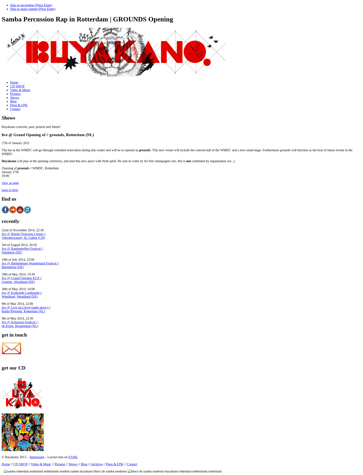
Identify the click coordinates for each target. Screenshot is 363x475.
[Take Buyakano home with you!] (23, 411)
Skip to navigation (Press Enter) (31, 5)
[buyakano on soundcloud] (12, 212)
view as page (10, 183)
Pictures (15, 94)
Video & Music (20, 90)
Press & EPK (19, 105)
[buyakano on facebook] (5, 212)
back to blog (10, 190)
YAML (73, 457)
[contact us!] (12, 353)
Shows (14, 97)
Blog (13, 101)
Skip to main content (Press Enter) (32, 9)
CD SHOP (17, 86)
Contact (15, 109)
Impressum (37, 457)
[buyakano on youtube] (20, 212)
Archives (97, 464)
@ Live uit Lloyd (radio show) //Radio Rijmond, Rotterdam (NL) (26, 309)
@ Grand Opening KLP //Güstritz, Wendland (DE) (22, 280)
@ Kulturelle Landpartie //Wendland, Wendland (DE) (22, 294)
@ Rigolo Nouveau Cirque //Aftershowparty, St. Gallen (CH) (24, 235)
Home (14, 82)
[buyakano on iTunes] (27, 212)
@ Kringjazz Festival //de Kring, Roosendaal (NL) (20, 324)
